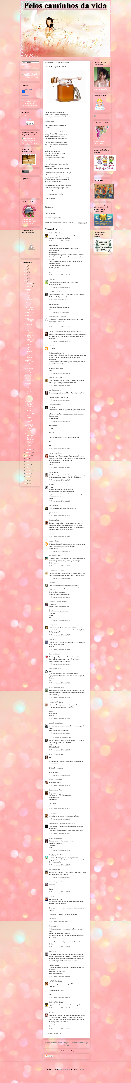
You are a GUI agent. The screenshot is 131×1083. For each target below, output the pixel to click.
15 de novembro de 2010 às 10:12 (59, 312)
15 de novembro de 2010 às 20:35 (59, 750)
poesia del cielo (53, 702)
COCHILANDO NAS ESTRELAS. (29, 390)
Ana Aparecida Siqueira (27, 89)
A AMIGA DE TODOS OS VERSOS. (29, 328)
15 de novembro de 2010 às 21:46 (59, 809)
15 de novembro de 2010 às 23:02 (59, 877)
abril (27, 467)
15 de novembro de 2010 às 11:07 (59, 385)
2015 (25, 266)
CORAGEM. (29, 345)
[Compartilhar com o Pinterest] (86, 223)
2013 (25, 272)
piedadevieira (53, 556)
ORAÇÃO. (28, 375)
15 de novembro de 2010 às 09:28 (59, 241)
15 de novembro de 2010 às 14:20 (59, 501)
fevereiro (28, 473)
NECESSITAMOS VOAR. (29, 415)
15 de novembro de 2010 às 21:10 (59, 775)
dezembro (29, 283)
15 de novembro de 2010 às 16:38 (59, 597)
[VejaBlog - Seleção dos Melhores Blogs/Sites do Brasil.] (30, 75)
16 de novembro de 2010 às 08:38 (59, 998)
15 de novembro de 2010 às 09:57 (59, 287)
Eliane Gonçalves (54, 882)
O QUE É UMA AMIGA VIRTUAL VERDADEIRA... (29, 352)
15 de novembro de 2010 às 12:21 (59, 400)
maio (27, 464)
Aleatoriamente (53, 790)
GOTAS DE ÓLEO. (29, 421)
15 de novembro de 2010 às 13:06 (59, 467)
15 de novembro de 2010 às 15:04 (59, 537)
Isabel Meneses (53, 292)
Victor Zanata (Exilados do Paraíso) (60, 823)
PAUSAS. (28, 315)
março (28, 470)
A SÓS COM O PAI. (29, 336)
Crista (51, 583)
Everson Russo (53, 377)
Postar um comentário (54, 1033)
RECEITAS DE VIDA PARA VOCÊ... (29, 428)
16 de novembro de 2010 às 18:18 (59, 1029)
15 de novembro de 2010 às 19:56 (59, 718)
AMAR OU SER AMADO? (29, 291)
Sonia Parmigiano (54, 754)
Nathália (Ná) (53, 981)
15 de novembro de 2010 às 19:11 (59, 664)
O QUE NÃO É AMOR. (29, 341)
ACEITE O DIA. (29, 384)
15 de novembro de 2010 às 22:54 (59, 850)
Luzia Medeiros (54, 233)
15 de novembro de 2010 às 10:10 (59, 300)
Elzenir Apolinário (55, 687)
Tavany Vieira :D (54, 780)
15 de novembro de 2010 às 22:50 (59, 833)
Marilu (51, 472)
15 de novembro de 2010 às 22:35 (59, 819)
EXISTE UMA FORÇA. (28, 297)
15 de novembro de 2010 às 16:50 (59, 620)
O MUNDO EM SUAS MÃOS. (29, 444)
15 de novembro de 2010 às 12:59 (59, 421)
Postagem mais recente (53, 1042)
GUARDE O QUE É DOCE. (29, 370)
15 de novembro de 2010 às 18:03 (59, 649)
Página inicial (67, 1043)
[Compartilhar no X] (82, 223)
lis (49, 484)
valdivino (52, 505)
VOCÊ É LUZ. (28, 303)
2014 (25, 269)
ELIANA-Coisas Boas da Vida (58, 738)
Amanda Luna (53, 723)
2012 (25, 275)
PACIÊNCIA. (29, 312)
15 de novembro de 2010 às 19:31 (59, 697)
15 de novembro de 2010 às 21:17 (59, 785)
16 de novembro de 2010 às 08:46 (59, 1008)
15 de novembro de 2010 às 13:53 (59, 480)
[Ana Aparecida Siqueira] (23, 93)
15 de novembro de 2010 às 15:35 (59, 551)
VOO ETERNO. (29, 379)
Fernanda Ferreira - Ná (56, 602)
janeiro (28, 476)
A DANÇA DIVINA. (29, 397)
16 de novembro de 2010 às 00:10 (59, 921)
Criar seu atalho (25, 95)
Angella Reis (53, 390)
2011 (25, 278)
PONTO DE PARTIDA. (29, 308)
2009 (25, 480)
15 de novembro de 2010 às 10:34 (59, 373)
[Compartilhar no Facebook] (84, 223)
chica (50, 279)
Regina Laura (53, 838)
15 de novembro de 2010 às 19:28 (59, 683)
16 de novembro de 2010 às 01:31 (59, 947)
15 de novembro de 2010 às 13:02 (59, 449)
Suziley (51, 625)
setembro (29, 452)
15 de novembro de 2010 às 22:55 (59, 865)
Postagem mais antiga (80, 1042)
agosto (28, 455)
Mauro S (51, 541)
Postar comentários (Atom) (69, 1051)
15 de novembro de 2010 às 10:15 (59, 327)
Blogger (82, 1069)
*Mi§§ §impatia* (54, 855)
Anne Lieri (52, 654)
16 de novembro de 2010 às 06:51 (59, 976)
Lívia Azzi (52, 520)
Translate (28, 66)
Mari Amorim (53, 668)
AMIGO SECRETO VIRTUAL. (29, 320)
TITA (50, 813)
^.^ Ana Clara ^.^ (55, 570)
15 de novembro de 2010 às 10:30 (59, 341)
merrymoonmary (64, 1069)
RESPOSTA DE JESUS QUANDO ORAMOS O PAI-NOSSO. (29, 405)
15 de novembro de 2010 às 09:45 (59, 275)
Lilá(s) (51, 639)
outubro (28, 449)
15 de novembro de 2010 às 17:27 (59, 635)
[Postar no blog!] (81, 223)
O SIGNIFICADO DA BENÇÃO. (29, 436)
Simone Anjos (53, 405)
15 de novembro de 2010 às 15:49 (59, 578)
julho (27, 458)
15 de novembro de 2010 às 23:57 (59, 892)
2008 (25, 483)
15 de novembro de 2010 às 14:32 (59, 516)
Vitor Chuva (53, 346)
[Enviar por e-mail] (79, 223)
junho (28, 461)
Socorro (51, 926)
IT (49, 896)
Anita (50, 951)
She (50, 1012)
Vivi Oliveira (53, 869)
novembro (29, 286)
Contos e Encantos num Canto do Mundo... (62, 331)
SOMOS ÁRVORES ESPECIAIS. (29, 363)
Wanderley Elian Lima (56, 317)
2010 (25, 281)
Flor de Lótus (53, 453)
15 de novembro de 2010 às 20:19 (59, 733)
